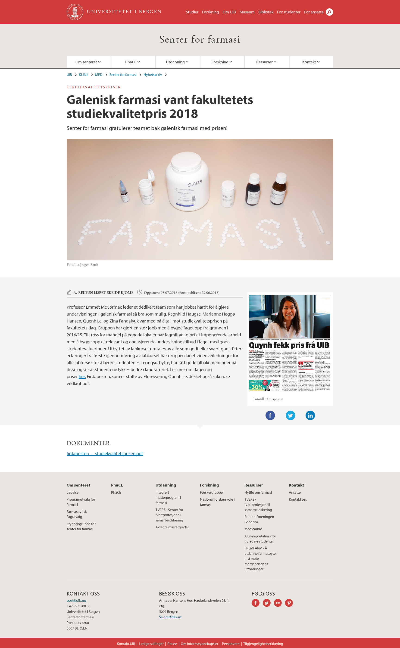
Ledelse (72, 492)
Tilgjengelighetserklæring (263, 643)
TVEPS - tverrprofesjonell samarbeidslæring (258, 504)
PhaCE (130, 62)
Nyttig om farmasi (258, 492)
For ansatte (314, 12)
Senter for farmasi (200, 39)
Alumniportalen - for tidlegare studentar (260, 538)
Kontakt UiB (126, 643)
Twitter (290, 415)
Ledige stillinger (151, 643)
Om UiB (229, 12)
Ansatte (295, 492)
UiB (69, 74)
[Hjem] (75, 12)
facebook (257, 603)
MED (99, 74)
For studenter (288, 12)
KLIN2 (83, 74)
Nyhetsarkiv (153, 74)
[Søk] (329, 12)
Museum (247, 12)
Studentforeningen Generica (259, 519)
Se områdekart (170, 617)
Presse (172, 643)
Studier (192, 12)
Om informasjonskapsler (199, 643)
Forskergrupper (212, 492)
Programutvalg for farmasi (81, 502)
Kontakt (309, 62)
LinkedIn (310, 415)
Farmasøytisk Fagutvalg (77, 514)
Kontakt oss (298, 499)
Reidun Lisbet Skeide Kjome (105, 292)
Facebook (270, 415)
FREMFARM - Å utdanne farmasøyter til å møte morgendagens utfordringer (260, 558)
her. (82, 376)
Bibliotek (265, 12)
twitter (268, 603)
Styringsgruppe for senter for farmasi (81, 526)
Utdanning (175, 62)
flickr (279, 603)
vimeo (290, 603)
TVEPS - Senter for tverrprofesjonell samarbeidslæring (169, 514)
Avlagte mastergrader (172, 527)
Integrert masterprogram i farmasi (168, 497)
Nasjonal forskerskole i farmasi (217, 502)
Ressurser (264, 62)
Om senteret (86, 62)
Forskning (210, 12)
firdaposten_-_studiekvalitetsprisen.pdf (105, 453)
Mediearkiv (253, 529)
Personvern (231, 643)
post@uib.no (76, 600)
